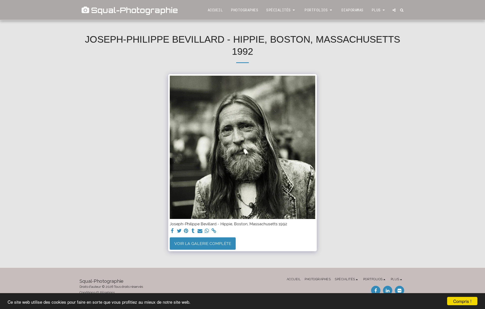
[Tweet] (179, 231)
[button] (281, 10)
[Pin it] (186, 231)
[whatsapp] (206, 231)
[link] (213, 231)
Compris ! (462, 301)
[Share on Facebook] (172, 231)
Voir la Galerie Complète (202, 243)
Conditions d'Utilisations (97, 292)
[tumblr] (193, 231)
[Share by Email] (200, 231)
